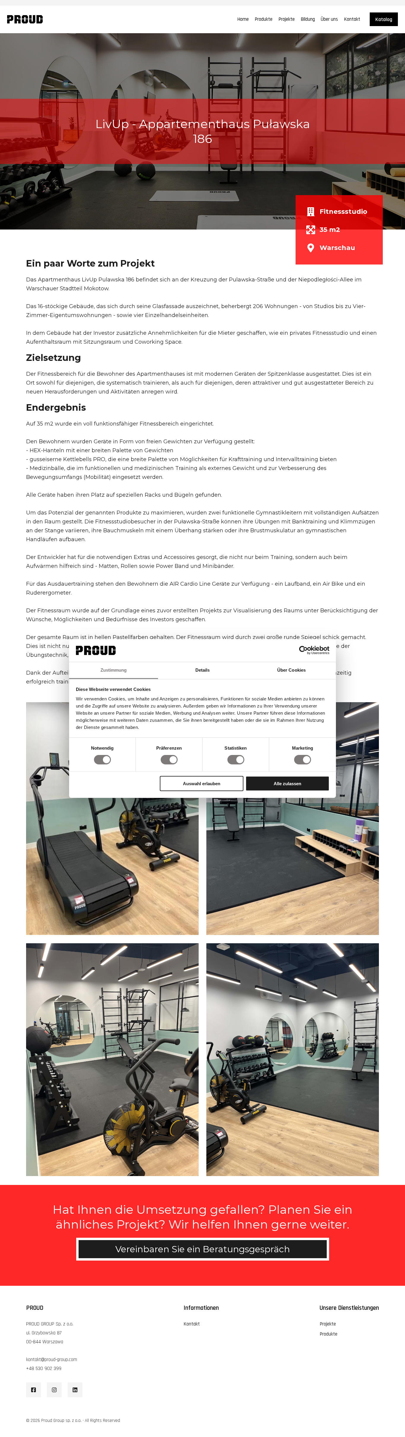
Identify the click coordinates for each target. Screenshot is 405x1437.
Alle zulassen (287, 783)
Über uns (329, 19)
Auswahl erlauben (201, 783)
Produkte (263, 19)
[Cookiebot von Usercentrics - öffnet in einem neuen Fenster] (303, 650)
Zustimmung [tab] (114, 670)
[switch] (169, 759)
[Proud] (25, 19)
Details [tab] (202, 670)
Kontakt (352, 19)
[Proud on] (33, 1389)
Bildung (308, 19)
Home (243, 19)
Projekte (286, 19)
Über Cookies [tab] (291, 670)
